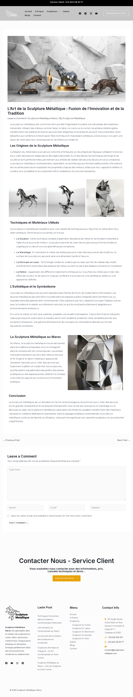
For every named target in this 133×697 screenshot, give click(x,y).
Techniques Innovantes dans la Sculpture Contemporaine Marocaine (50, 619)
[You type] (96, 13)
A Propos (39, 11)
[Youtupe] (12, 663)
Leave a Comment (17, 118)
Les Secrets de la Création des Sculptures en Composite (49, 639)
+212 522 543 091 (115, 637)
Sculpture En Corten (81, 625)
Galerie (66, 11)
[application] (58, 11)
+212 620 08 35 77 (74, 2)
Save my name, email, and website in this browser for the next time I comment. (51, 516)
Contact (37, 15)
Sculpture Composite (82, 635)
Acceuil (28, 11)
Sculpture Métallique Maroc (43, 118)
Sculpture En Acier (80, 638)
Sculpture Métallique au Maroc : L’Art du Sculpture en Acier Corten (49, 666)
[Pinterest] (85, 13)
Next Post (123, 440)
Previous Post (11, 440)
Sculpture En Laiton (81, 628)
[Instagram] (91, 13)
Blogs (27, 15)
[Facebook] (80, 13)
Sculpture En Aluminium (83, 632)
